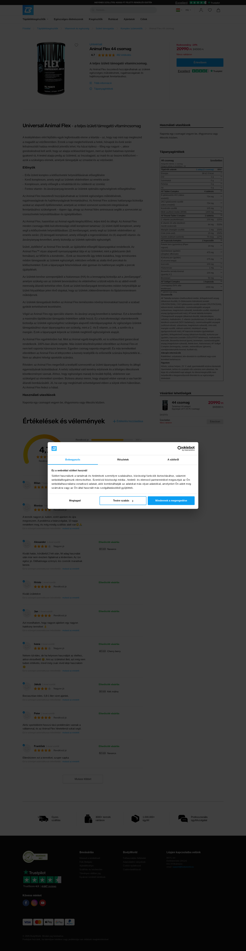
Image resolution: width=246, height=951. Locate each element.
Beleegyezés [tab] (72, 459)
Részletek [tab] (123, 459)
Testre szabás (121, 500)
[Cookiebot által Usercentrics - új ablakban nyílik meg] (180, 448)
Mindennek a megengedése (171, 500)
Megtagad (75, 500)
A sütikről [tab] (173, 459)
